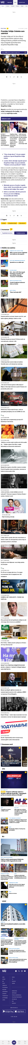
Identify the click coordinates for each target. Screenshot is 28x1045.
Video (13, 977)
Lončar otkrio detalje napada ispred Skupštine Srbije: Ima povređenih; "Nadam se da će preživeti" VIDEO (15, 163)
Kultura (4, 989)
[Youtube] (25, 971)
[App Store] (19, 1011)
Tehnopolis (5, 995)
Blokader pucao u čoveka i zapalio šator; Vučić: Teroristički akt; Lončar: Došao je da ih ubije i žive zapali (15, 187)
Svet (2, 807)
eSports (4, 993)
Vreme (13, 983)
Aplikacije (14, 999)
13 (6, 948)
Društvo (3, 922)
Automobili (5, 997)
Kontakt (14, 1003)
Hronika (3, 938)
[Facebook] (16, 971)
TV (12, 979)
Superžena (5, 991)
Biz (3, 981)
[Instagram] (22, 971)
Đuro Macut (22, 223)
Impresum (14, 993)
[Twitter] (19, 971)
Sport (3, 979)
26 (6, 290)
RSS (13, 1001)
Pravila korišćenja (16, 995)
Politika (3, 28)
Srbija (4, 223)
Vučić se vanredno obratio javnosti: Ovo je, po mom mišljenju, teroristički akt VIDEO (15, 194)
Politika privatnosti (17, 997)
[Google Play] (8, 1011)
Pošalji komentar (20, 233)
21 (6, 280)
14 (6, 270)
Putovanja (5, 987)
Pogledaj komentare (7, 233)
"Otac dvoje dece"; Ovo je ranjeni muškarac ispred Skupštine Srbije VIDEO (14, 156)
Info (3, 977)
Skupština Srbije (12, 223)
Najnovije (9, 2)
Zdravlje (4, 985)
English (14, 981)
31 (25, 772)
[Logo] (2, 2)
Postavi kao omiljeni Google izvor (11, 52)
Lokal (3, 999)
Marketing (14, 990)
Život (3, 983)
